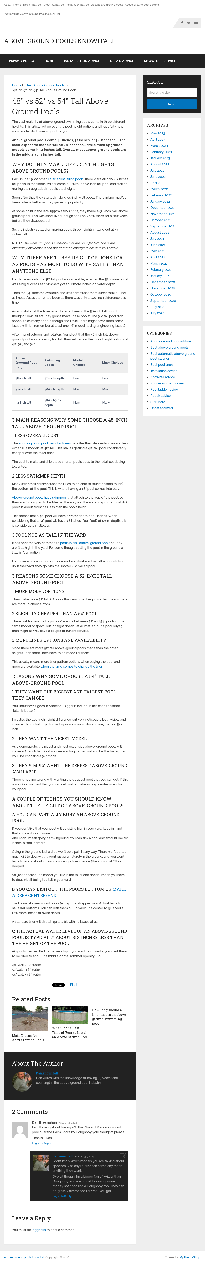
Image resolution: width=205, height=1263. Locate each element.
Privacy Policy (22, 61)
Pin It (73, 985)
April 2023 (157, 139)
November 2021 (162, 214)
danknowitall (47, 1073)
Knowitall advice (53, 4)
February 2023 (161, 152)
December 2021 (162, 208)
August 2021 (159, 232)
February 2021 (161, 270)
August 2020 (159, 307)
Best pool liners (162, 365)
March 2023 (159, 146)
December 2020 (162, 282)
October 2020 (160, 294)
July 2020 (157, 313)
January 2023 (160, 158)
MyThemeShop (190, 1257)
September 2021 (163, 226)
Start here (157, 402)
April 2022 (157, 183)
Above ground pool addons (142, 4)
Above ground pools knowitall (60, 41)
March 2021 (159, 263)
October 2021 (160, 220)
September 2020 (163, 301)
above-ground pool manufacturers (45, 443)
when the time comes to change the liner (71, 666)
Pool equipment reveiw (167, 383)
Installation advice (77, 4)
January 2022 (160, 201)
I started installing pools (66, 179)
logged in (39, 1230)
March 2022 (159, 189)
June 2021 (157, 245)
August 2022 (159, 164)
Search (171, 104)
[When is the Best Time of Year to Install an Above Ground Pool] (70, 1015)
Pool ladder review (164, 389)
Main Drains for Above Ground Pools (28, 1037)
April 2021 (157, 257)
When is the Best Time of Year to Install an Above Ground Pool (70, 1032)
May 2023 (157, 133)
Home (17, 4)
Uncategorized (161, 408)
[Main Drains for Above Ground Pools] (30, 1018)
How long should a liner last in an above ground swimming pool (109, 1016)
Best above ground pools (107, 4)
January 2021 (160, 276)
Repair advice (32, 4)
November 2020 (162, 288)
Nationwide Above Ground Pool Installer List (32, 13)
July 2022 (157, 170)
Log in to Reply (41, 1143)
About (7, 4)
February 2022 (161, 195)
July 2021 (157, 239)
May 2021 (157, 251)
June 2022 (158, 177)
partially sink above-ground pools (85, 543)
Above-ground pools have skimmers (39, 497)
